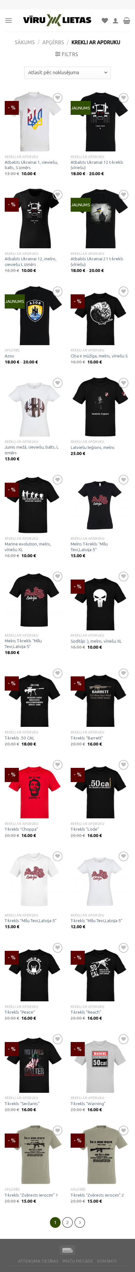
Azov (9, 355)
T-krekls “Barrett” (87, 737)
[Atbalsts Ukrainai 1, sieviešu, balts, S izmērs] (34, 121)
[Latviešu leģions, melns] (100, 406)
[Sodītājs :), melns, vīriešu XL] (100, 600)
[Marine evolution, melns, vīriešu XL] (34, 503)
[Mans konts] (115, 20)
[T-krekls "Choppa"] (34, 788)
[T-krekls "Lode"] (100, 788)
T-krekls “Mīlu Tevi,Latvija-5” (31, 920)
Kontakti (107, 1261)
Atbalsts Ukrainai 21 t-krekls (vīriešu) (97, 261)
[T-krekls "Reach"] (100, 971)
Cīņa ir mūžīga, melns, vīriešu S (99, 355)
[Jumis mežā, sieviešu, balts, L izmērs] (34, 406)
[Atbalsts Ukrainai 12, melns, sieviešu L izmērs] (34, 218)
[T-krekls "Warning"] (100, 1062)
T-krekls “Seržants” (22, 1103)
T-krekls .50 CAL (20, 737)
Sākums (25, 42)
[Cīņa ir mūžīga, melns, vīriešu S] (100, 315)
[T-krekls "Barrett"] (100, 697)
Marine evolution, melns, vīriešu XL (28, 546)
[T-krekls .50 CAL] (34, 697)
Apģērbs (53, 42)
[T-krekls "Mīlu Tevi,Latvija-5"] (34, 880)
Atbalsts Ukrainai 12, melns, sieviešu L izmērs (31, 261)
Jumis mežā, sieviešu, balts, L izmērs (32, 450)
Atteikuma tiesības (38, 1261)
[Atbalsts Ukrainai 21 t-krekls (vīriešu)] (100, 218)
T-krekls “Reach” (86, 1012)
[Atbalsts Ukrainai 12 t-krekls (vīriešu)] (100, 121)
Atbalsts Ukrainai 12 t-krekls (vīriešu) (97, 165)
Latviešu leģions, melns (93, 447)
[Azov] (34, 315)
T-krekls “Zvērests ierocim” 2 (97, 1195)
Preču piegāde (77, 1261)
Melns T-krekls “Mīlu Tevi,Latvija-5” (89, 546)
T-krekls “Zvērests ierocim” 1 (31, 1195)
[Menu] (8, 20)
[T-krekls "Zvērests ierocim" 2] (100, 1154)
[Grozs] (126, 20)
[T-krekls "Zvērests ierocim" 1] (34, 1154)
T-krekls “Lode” (85, 829)
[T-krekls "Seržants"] (34, 1062)
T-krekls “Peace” (20, 1012)
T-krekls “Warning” (88, 1103)
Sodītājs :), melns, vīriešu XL (96, 641)
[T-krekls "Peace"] (34, 971)
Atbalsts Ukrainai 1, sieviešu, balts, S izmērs (31, 165)
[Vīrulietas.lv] (57, 20)
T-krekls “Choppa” (21, 829)
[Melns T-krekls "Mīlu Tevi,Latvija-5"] (100, 503)
